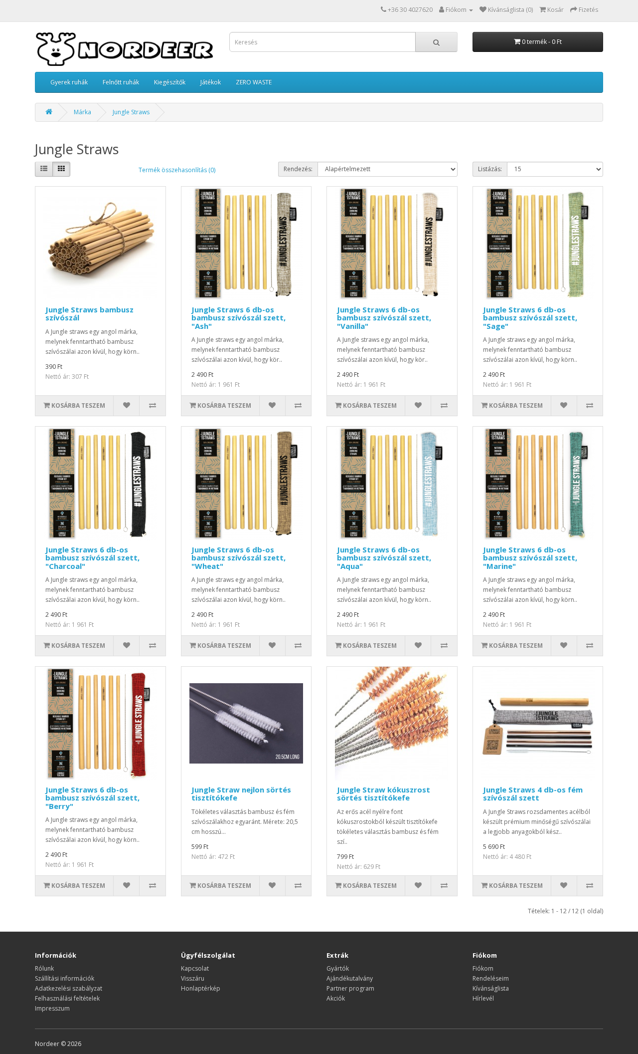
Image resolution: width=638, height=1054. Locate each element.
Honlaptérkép (200, 988)
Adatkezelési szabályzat (68, 988)
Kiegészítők (169, 82)
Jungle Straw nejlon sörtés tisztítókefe (241, 794)
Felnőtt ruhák (121, 82)
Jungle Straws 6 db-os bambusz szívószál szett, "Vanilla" (384, 317)
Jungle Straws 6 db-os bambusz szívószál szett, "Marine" (530, 557)
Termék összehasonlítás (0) (177, 170)
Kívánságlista (491, 988)
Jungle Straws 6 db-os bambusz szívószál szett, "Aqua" (384, 557)
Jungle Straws (131, 112)
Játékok (210, 82)
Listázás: (490, 169)
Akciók (335, 998)
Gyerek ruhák (69, 82)
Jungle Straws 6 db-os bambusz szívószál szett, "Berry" (92, 798)
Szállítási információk (64, 978)
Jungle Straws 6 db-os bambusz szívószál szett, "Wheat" (238, 557)
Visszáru (192, 978)
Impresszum (52, 1008)
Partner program (350, 988)
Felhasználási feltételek (67, 998)
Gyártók (337, 968)
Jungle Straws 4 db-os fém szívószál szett (533, 794)
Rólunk (44, 968)
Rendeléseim (491, 978)
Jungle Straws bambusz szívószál (89, 313)
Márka (82, 112)
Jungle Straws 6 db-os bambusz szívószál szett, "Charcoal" (92, 557)
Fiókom (483, 968)
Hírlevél (483, 998)
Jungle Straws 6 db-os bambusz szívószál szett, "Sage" (530, 317)
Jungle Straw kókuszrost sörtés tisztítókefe (383, 794)
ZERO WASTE (254, 82)
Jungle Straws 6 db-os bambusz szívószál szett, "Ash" (238, 317)
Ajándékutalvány (349, 978)
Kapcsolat (195, 968)
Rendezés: (298, 169)
